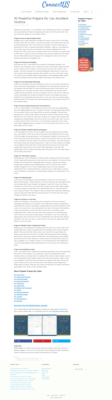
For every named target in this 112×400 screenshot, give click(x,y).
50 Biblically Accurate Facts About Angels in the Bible (24, 370)
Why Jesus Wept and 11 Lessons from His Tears (22, 389)
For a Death (18, 296)
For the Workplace (20, 299)
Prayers (17, 357)
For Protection (19, 283)
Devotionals (45, 372)
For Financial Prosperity (22, 277)
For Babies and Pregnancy (23, 288)
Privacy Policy (54, 395)
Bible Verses (45, 370)
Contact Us (62, 395)
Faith (43, 373)
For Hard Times (19, 275)
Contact (85, 11)
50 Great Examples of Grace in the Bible (20, 384)
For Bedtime (18, 301)
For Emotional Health (21, 281)
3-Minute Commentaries (59, 11)
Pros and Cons (45, 378)
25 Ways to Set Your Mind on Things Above (21, 386)
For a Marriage (19, 286)
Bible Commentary (46, 368)
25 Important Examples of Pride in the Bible (21, 380)
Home (48, 395)
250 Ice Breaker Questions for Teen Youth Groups (23, 378)
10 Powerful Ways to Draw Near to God (20, 382)
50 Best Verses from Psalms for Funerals (20, 376)
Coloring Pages (75, 11)
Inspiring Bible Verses (42, 11)
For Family (17, 290)
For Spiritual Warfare (21, 292)
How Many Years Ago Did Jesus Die (19, 368)
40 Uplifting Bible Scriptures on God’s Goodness (27, 359)
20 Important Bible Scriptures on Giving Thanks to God (29, 358)
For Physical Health (21, 279)
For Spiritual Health (21, 294)
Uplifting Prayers (26, 11)
